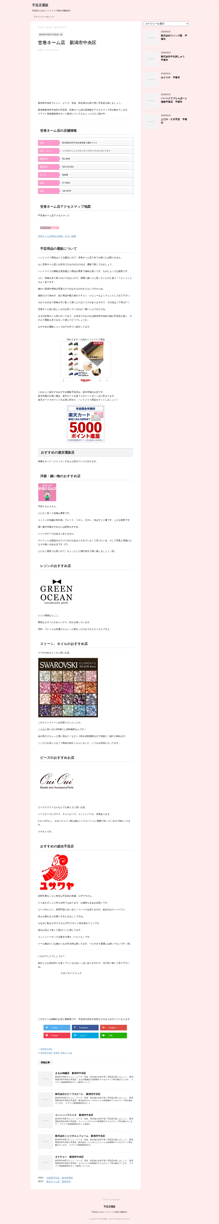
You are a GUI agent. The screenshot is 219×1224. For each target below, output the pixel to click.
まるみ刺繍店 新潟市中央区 (70, 1073)
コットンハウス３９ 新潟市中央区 (74, 1115)
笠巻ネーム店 (66, 1053)
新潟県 (56, 1053)
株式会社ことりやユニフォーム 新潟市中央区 (80, 1136)
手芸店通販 (40, 5)
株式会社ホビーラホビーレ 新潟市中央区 (77, 1094)
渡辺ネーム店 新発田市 (58, 1181)
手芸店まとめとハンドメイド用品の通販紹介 (109, 1212)
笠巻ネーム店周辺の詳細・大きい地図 (57, 236)
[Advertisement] (85, 77)
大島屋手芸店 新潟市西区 (59, 1177)
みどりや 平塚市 (170, 77)
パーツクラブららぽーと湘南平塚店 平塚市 (174, 100)
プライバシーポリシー (44, 17)
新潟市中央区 (46, 1049)
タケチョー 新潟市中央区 (69, 1157)
